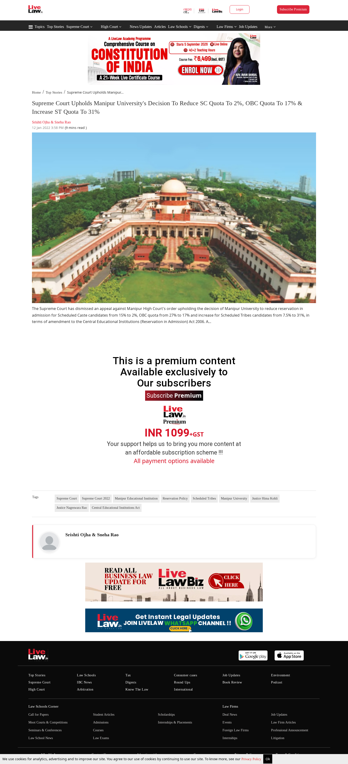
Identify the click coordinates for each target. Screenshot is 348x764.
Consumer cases (185, 675)
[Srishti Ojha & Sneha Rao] (49, 542)
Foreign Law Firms (236, 730)
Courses (98, 730)
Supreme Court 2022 (96, 498)
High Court (109, 27)
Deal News (230, 714)
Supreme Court (77, 27)
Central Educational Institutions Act (116, 507)
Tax (128, 675)
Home (36, 92)
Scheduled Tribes (204, 498)
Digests (199, 27)
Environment (280, 675)
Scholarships (166, 714)
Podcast (276, 682)
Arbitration (85, 689)
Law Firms (225, 27)
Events (227, 722)
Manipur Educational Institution (136, 498)
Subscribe (174, 395)
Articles (160, 27)
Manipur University (234, 498)
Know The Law (136, 689)
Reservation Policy (175, 498)
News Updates (141, 27)
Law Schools (178, 27)
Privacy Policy (251, 759)
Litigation (277, 738)
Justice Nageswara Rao (72, 507)
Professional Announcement (289, 730)
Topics (40, 27)
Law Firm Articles (283, 722)
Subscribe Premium (293, 9)
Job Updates (248, 27)
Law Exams (101, 738)
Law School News (40, 738)
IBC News (84, 682)
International (183, 689)
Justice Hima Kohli (265, 498)
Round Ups (182, 682)
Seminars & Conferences (45, 730)
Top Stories (55, 27)
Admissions (100, 722)
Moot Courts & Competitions (47, 722)
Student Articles (103, 714)
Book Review (232, 682)
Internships (230, 738)
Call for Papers (38, 714)
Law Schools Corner (43, 706)
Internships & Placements (175, 722)
